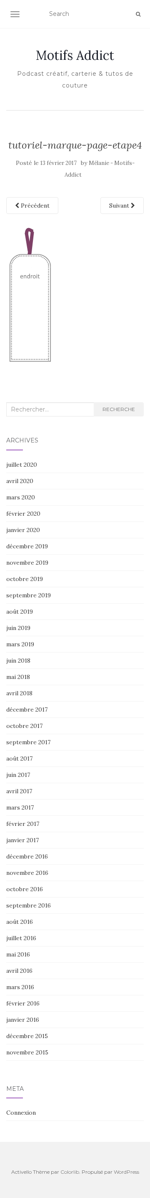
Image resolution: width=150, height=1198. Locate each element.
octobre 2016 (24, 889)
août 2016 (19, 921)
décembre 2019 (27, 546)
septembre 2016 (28, 905)
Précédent (34, 205)
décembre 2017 (27, 709)
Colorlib (69, 1172)
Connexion (21, 1112)
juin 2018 (18, 660)
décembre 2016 (27, 856)
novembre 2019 (27, 562)
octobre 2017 (24, 726)
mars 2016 (20, 987)
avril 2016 (19, 970)
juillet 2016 (21, 938)
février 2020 (23, 513)
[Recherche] (138, 14)
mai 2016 (18, 954)
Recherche (118, 409)
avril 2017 (19, 791)
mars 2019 (20, 644)
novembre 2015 (27, 1052)
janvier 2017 (22, 840)
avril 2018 (19, 693)
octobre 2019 (24, 579)
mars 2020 (20, 497)
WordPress (126, 1172)
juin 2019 (18, 628)
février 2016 (23, 1003)
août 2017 (19, 758)
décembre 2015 (27, 1036)
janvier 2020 (23, 530)
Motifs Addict (75, 55)
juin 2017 (18, 775)
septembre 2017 (28, 742)
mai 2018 (18, 677)
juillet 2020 (21, 464)
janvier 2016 (22, 1019)
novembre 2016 (27, 873)
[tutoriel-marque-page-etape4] (30, 295)
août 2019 (19, 611)
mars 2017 (20, 807)
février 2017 (22, 824)
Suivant (120, 205)
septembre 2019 (28, 595)
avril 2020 (19, 481)
